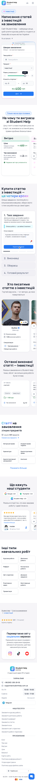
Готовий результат (18, 280)
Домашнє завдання (24, 583)
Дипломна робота (24, 567)
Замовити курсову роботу (11, 720)
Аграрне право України (26, 452)
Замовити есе (7, 733)
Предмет (6, 64)
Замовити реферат (9, 726)
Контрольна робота (25, 575)
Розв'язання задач (7, 592)
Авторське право (9, 451)
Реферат (6, 574)
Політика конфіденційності (12, 767)
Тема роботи (7, 55)
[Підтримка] (27, 3)
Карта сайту (6, 763)
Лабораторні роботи (10, 356)
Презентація (7, 599)
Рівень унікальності (10, 72)
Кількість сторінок (9, 79)
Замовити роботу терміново (12, 739)
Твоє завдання (15, 214)
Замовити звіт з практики (11, 736)
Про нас (4, 751)
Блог (3, 747)
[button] (4, 75)
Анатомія (24, 467)
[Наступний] (33, 156)
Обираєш (12, 273)
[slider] (25, 76)
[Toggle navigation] (32, 3)
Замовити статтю (8, 730)
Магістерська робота (25, 592)
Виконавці (13, 222)
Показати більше (9, 530)
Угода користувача (9, 770)
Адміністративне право (26, 460)
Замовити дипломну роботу (12, 723)
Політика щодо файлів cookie (12, 773)
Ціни (3, 757)
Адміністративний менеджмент (9, 467)
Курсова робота (8, 566)
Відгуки (4, 754)
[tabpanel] (18, 74)
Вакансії (5, 760)
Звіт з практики (8, 582)
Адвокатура (7, 459)
